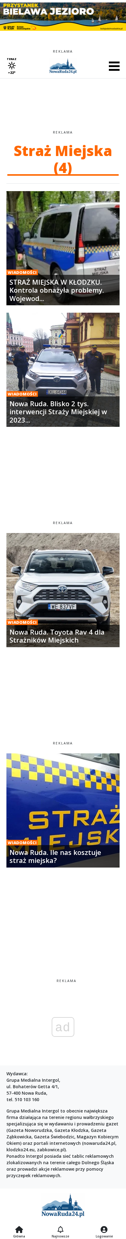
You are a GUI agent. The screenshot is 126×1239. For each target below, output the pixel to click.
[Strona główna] (19, 1230)
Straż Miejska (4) (63, 159)
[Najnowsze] (60, 1230)
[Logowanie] (104, 1230)
